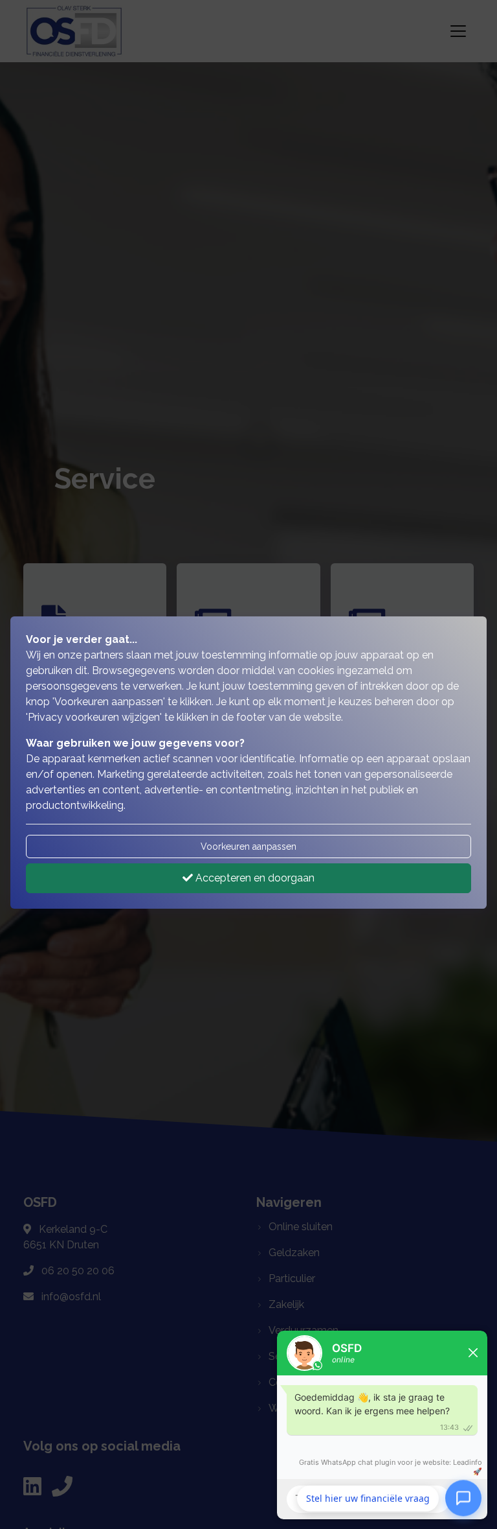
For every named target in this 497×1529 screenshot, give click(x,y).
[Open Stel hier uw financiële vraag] (463, 1498)
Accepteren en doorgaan (254, 878)
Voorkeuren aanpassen (248, 846)
